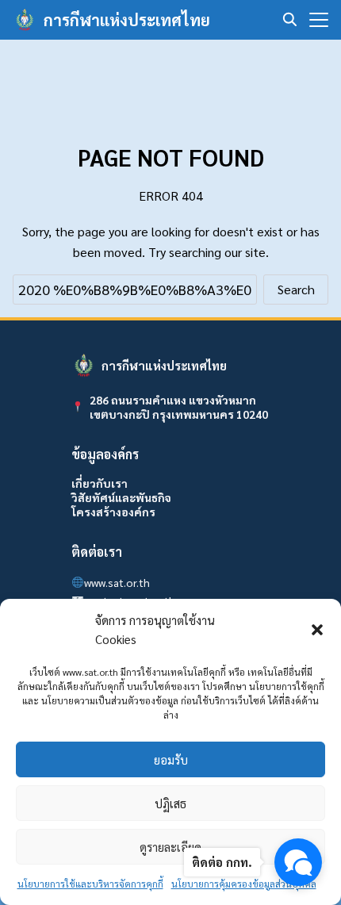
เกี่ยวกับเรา (99, 483)
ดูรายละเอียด (170, 846)
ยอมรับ (171, 759)
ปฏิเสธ (170, 803)
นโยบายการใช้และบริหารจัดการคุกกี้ (90, 883)
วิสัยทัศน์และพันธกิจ (121, 497)
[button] (317, 630)
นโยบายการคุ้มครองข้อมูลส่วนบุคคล (243, 883)
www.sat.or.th (117, 582)
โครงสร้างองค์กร (113, 511)
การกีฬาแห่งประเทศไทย (127, 20)
